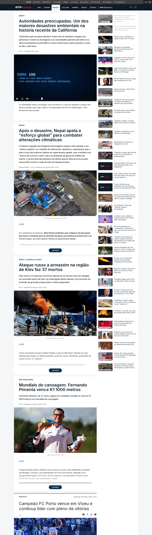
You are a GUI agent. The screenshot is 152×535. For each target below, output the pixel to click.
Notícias (36, 2)
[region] (55, 77)
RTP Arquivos (119, 2)
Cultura (65, 8)
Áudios (93, 8)
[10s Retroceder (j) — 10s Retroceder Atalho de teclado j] (22, 98)
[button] (131, 7)
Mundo (56, 8)
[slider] (62, 99)
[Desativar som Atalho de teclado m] (27, 98)
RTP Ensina (107, 2)
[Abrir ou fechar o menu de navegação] (134, 7)
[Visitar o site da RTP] (28, 2)
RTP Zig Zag (95, 2)
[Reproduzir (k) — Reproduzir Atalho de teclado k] (17, 98)
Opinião (75, 8)
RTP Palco (84, 2)
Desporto (47, 2)
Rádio (66, 2)
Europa (47, 8)
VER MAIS (55, 250)
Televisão (57, 2)
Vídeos (84, 8)
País (39, 8)
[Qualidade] (88, 98)
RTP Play (74, 2)
